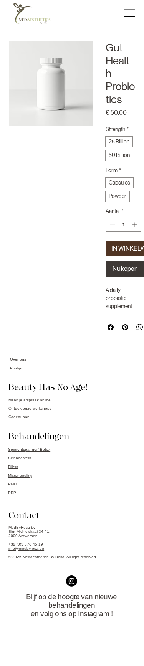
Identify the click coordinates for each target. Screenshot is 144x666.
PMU (12, 484)
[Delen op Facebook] (110, 327)
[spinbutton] (123, 224)
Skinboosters (19, 458)
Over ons (18, 359)
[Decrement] (111, 224)
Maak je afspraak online (29, 400)
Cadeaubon (19, 417)
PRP (12, 493)
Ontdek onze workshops (29, 408)
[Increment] (135, 224)
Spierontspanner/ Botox (29, 449)
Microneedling (20, 475)
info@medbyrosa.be (26, 548)
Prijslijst (16, 368)
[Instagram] (71, 581)
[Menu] (129, 13)
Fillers (13, 467)
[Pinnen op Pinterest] (125, 327)
